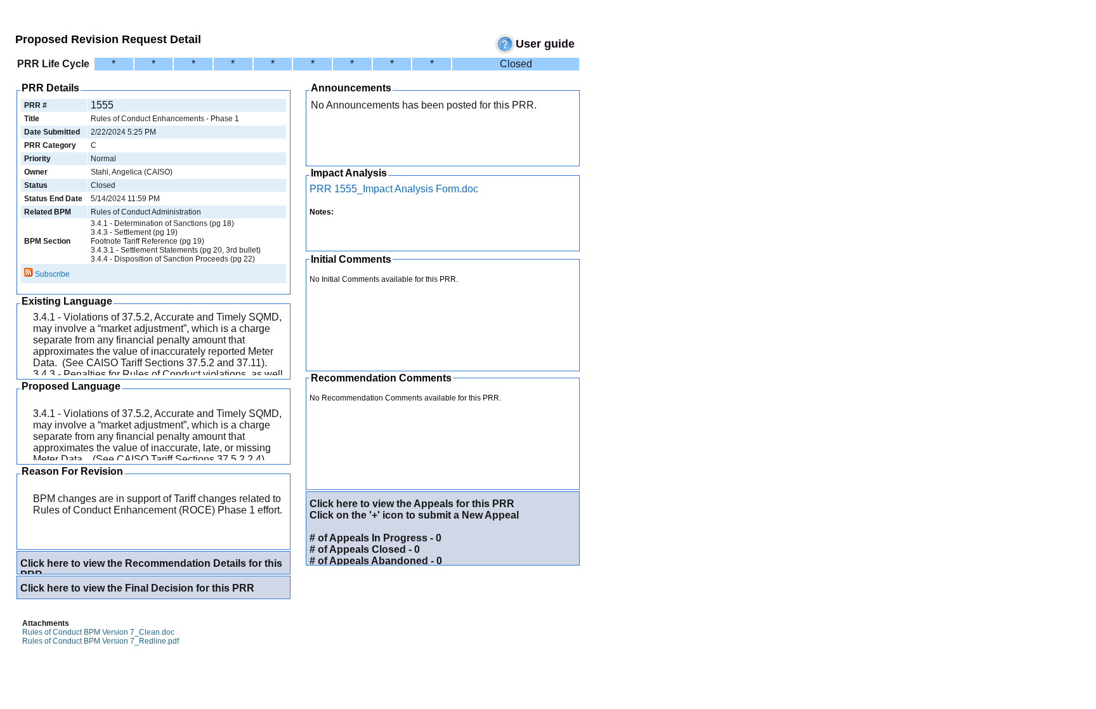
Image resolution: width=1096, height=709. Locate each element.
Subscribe (51, 274)
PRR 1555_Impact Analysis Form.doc (394, 188)
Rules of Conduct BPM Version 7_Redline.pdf (100, 641)
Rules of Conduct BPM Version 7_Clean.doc (98, 632)
